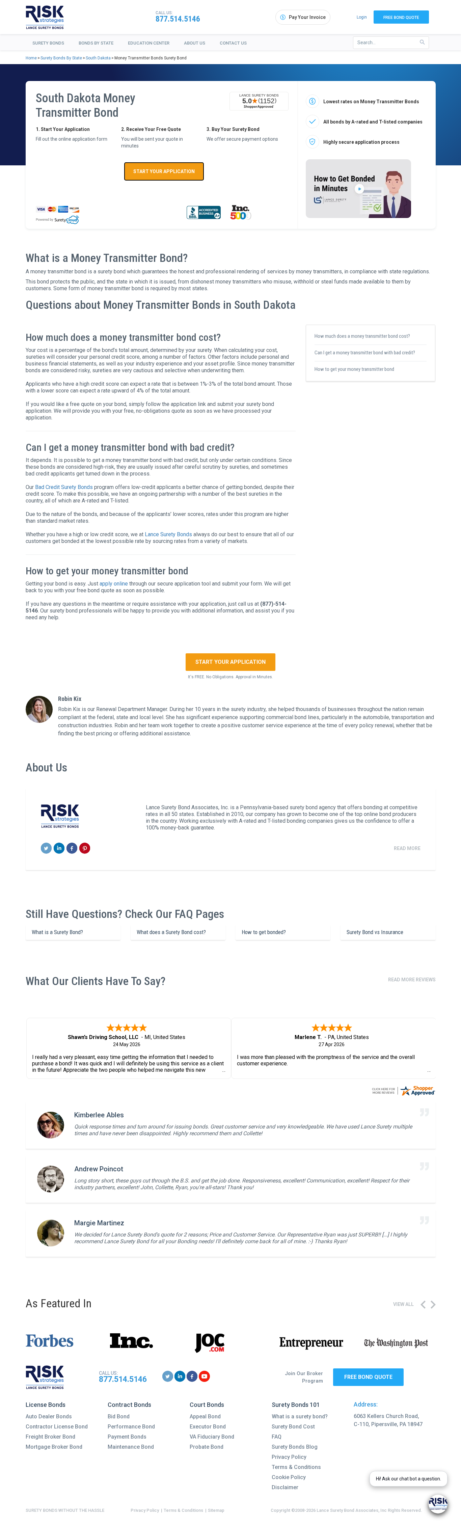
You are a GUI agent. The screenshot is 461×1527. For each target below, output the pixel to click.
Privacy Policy (289, 1457)
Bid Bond (119, 1416)
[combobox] (391, 42)
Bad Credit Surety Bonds (64, 487)
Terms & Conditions (296, 1467)
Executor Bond (208, 1426)
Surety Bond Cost (293, 1426)
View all (403, 1304)
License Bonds (45, 1404)
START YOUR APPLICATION (164, 171)
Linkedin (59, 848)
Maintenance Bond (131, 1447)
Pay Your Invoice (307, 17)
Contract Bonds (129, 1404)
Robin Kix (69, 698)
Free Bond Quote (401, 17)
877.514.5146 (178, 19)
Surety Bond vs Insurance (375, 932)
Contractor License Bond (57, 1426)
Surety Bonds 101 (296, 1404)
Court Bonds (207, 1404)
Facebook (72, 848)
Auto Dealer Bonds (49, 1416)
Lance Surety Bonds (168, 534)
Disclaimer (285, 1487)
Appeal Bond (205, 1416)
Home (31, 58)
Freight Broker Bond (50, 1437)
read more (407, 848)
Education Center (148, 43)
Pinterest (84, 848)
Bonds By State (96, 43)
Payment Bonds (127, 1437)
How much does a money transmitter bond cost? (362, 336)
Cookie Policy (289, 1477)
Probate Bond (206, 1447)
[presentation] (423, 1305)
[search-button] (422, 42)
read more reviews (412, 979)
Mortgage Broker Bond (54, 1447)
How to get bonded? (264, 932)
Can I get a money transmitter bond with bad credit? (365, 353)
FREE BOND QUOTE (368, 1377)
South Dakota (98, 58)
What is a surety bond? (300, 1416)
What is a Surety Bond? (57, 932)
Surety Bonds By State (61, 58)
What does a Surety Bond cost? (171, 932)
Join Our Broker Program (304, 1377)
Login (362, 17)
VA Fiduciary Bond (212, 1437)
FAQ (276, 1437)
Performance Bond (131, 1426)
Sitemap (216, 1510)
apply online (114, 583)
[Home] (45, 17)
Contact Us (233, 43)
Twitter (46, 848)
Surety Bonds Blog (295, 1447)
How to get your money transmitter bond (354, 369)
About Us (194, 43)
